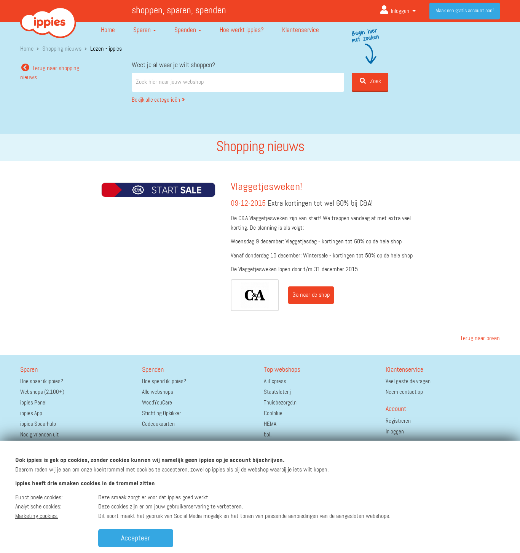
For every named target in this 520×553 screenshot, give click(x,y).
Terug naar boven (479, 339)
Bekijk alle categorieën (156, 100)
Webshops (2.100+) (42, 392)
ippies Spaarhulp (38, 424)
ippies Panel (33, 403)
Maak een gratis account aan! (464, 10)
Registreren (398, 421)
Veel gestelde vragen (408, 381)
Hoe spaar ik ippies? (41, 381)
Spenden (186, 30)
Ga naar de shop (311, 295)
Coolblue (273, 413)
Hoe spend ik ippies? (164, 381)
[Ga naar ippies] (48, 17)
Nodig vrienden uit (39, 435)
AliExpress (275, 381)
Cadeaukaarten (158, 424)
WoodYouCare (157, 403)
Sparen (142, 30)
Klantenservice (300, 30)
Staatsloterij (277, 392)
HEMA (270, 424)
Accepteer (135, 538)
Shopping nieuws (61, 49)
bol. (267, 435)
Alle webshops (157, 392)
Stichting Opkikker (161, 413)
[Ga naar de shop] (255, 295)
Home (108, 30)
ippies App (31, 413)
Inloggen (400, 11)
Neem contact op (404, 392)
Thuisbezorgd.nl (281, 403)
